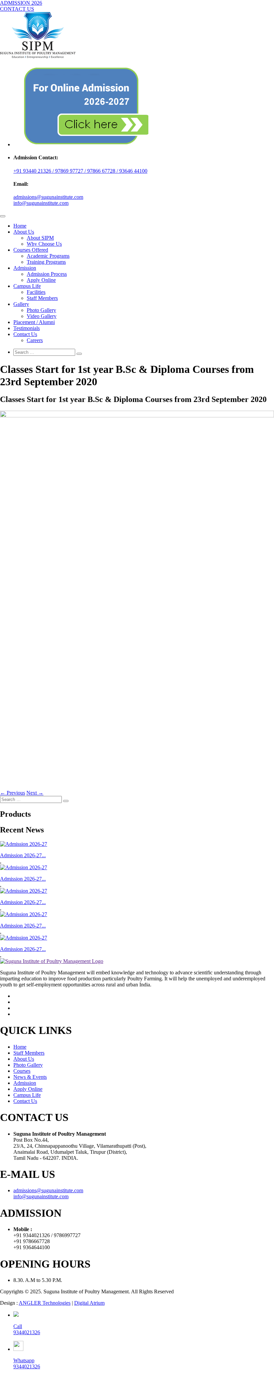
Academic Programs (48, 256)
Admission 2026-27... (23, 855)
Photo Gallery (41, 310)
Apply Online (41, 280)
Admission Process (47, 274)
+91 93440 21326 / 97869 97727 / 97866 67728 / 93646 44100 (80, 171)
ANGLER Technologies (45, 1303)
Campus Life (27, 286)
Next (34, 793)
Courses (21, 1071)
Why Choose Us (44, 244)
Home (19, 226)
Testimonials (26, 328)
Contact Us (25, 334)
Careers (35, 340)
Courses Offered (30, 250)
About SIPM (40, 238)
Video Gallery (41, 316)
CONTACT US (17, 9)
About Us (23, 232)
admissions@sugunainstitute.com (48, 197)
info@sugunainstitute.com (40, 203)
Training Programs (46, 262)
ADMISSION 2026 (21, 3)
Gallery (21, 304)
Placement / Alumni (34, 322)
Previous (12, 793)
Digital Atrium (89, 1303)
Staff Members (42, 298)
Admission (24, 268)
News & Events (30, 1077)
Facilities (36, 292)
